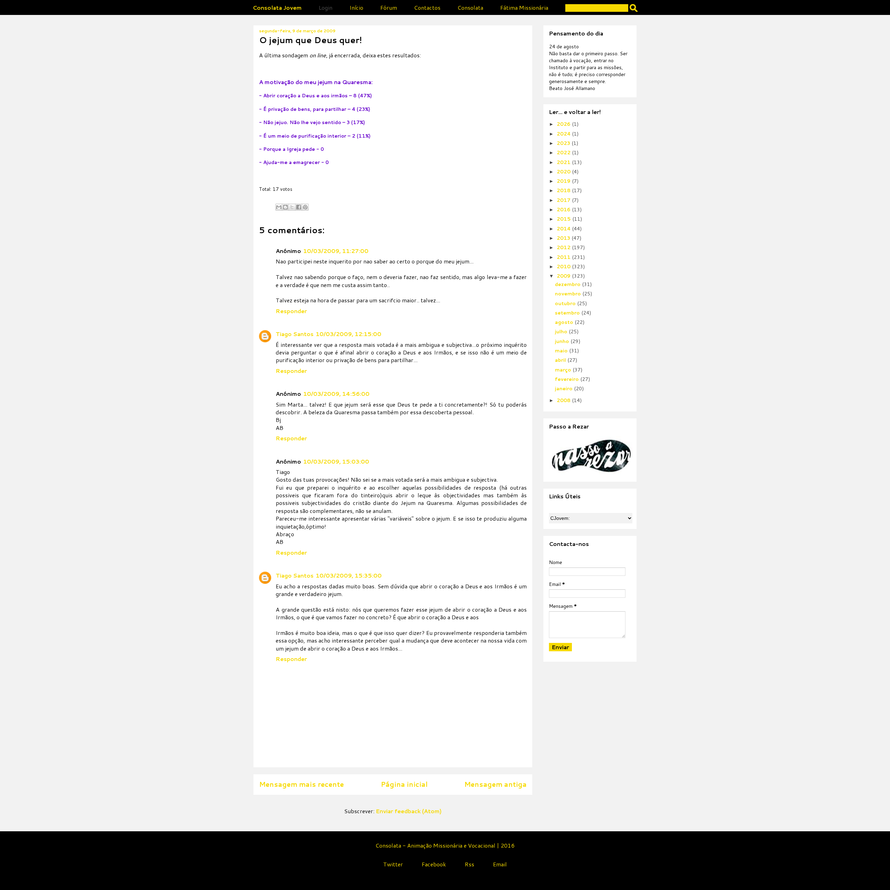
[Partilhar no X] (292, 207)
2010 (564, 266)
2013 (564, 238)
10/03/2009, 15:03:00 (336, 461)
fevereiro (567, 379)
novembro (568, 293)
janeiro (564, 388)
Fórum (388, 7)
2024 (564, 133)
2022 (564, 152)
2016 (564, 209)
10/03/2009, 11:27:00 (336, 251)
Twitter (393, 864)
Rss (469, 864)
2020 (564, 171)
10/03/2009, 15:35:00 (349, 575)
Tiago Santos (295, 334)
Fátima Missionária (524, 7)
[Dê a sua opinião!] (285, 207)
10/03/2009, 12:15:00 (348, 334)
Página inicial (404, 784)
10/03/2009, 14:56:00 (336, 394)
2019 (564, 181)
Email (500, 864)
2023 (564, 143)
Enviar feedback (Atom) (409, 811)
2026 (564, 124)
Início (356, 7)
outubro (566, 303)
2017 (564, 200)
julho (562, 331)
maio (562, 350)
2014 (564, 228)
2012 (564, 247)
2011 (564, 257)
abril (561, 360)
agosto (565, 322)
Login (325, 7)
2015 (564, 218)
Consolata (470, 7)
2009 (564, 275)
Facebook (434, 864)
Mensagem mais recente (301, 784)
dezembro (568, 284)
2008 (564, 400)
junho (563, 341)
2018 (564, 190)
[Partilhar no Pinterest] (305, 207)
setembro (568, 312)
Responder (291, 311)
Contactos (427, 7)
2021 (564, 162)
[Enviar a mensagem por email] (278, 207)
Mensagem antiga (495, 784)
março (564, 369)
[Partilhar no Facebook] (298, 207)
